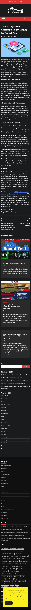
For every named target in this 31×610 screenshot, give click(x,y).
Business (3, 401)
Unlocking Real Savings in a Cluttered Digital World (13, 383)
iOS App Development (12, 212)
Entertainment (4, 413)
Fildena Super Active (7, 576)
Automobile (4, 398)
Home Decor (4, 428)
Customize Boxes (24, 556)
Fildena (16, 563)
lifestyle (16, 579)
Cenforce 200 (5, 556)
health (3, 579)
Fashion (3, 416)
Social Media (4, 443)
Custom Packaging (6, 558)
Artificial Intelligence (6, 395)
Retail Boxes (5, 584)
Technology (10, 209)
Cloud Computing (5, 404)
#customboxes (5, 548)
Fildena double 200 (14, 571)
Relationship (4, 437)
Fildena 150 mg (20, 568)
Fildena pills (18, 573)
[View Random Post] (24, 18)
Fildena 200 (5, 571)
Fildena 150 (12, 568)
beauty (10, 551)
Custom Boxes (14, 556)
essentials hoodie (24, 561)
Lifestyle (3, 431)
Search (3, 364)
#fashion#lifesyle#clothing (17, 548)
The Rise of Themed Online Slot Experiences (11, 377)
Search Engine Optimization (7, 440)
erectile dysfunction (13, 561)
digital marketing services (18, 558)
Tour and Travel (4, 448)
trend (17, 586)
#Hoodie (4, 551)
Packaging (22, 579)
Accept (9, 603)
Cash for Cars (18, 553)
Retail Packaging (13, 584)
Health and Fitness (5, 425)
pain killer (14, 581)
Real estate (3, 434)
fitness (22, 576)
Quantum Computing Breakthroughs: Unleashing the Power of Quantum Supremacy (15, 336)
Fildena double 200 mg (7, 573)
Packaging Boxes (6, 581)
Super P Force (5, 586)
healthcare (9, 579)
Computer (3, 407)
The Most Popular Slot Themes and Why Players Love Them (15, 374)
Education (3, 410)
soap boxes (22, 584)
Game (2, 419)
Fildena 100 (23, 563)
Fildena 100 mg (5, 566)
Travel (12, 586)
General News (4, 422)
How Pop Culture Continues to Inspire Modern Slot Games (14, 380)
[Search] (27, 18)
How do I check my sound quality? (14, 263)
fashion (3, 563)
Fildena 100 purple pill (16, 566)
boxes (15, 551)
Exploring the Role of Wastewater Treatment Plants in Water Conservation (14, 306)
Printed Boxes (21, 581)
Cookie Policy (20, 599)
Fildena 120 (4, 568)
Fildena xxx (16, 576)
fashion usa (10, 563)
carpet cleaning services (7, 553)
